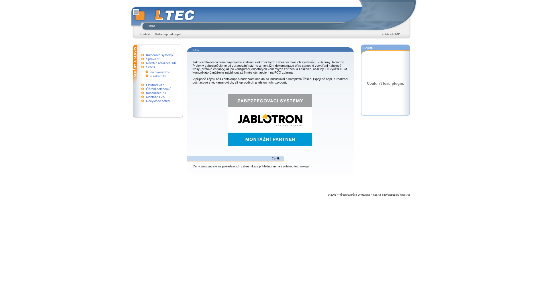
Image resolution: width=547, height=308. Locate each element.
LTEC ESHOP (391, 33)
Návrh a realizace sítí (161, 63)
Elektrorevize (155, 85)
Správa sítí (153, 59)
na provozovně (160, 72)
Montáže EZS (155, 97)
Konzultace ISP (156, 93)
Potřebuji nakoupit (168, 34)
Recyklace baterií (158, 101)
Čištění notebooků (158, 89)
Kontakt (145, 34)
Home (151, 25)
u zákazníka (158, 76)
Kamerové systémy (159, 55)
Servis (150, 67)
